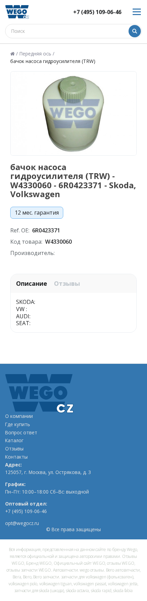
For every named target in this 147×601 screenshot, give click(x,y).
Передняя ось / (36, 54)
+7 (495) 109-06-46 (97, 12)
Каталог (14, 440)
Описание (31, 283)
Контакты (16, 457)
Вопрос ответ (21, 433)
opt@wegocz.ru (22, 523)
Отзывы (67, 283)
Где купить (17, 424)
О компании (19, 416)
